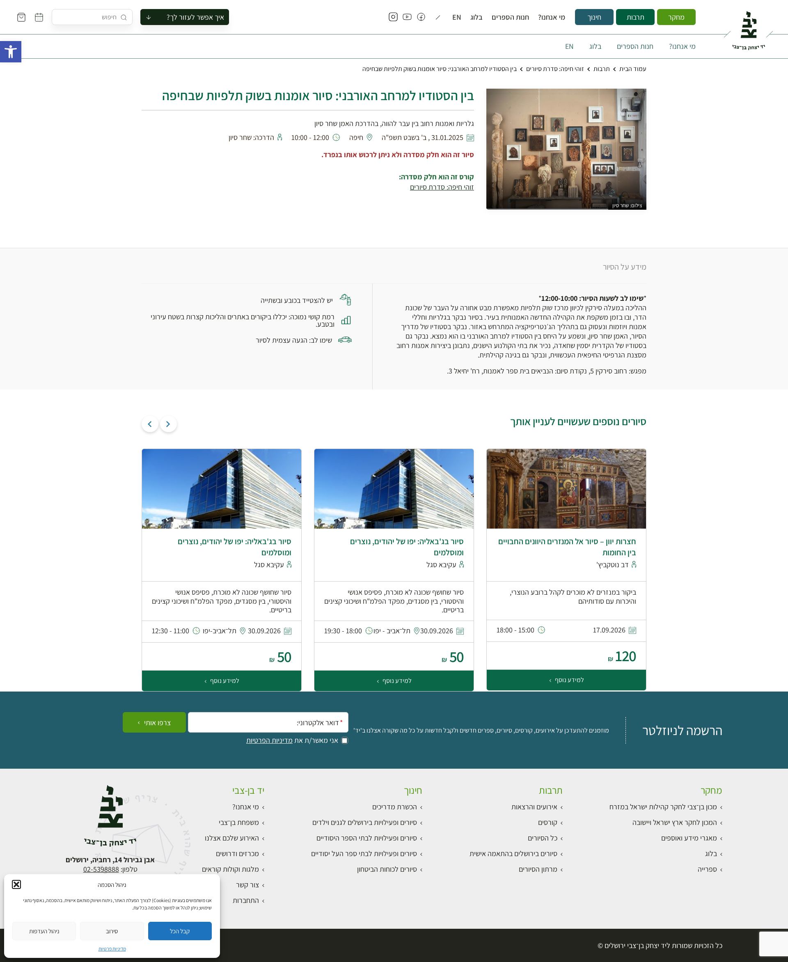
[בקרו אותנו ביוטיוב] (407, 17)
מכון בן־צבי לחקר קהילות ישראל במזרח (663, 806)
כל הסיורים (542, 838)
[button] (10, 51)
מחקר (676, 17)
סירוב (112, 931)
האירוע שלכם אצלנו (232, 838)
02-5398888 (101, 869)
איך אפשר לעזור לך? (195, 17)
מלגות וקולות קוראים (230, 869)
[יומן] (39, 17)
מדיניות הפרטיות (269, 740)
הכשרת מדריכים (394, 806)
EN (456, 17)
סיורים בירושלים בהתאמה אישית (513, 853)
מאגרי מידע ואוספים (689, 838)
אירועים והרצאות (534, 806)
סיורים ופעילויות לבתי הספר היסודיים (366, 838)
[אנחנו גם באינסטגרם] (393, 17)
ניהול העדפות (44, 931)
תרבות (635, 17)
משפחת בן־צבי (239, 822)
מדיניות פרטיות (112, 949)
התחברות (246, 900)
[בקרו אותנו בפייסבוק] (421, 17)
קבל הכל (180, 931)
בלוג (476, 17)
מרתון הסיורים (538, 869)
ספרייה (707, 869)
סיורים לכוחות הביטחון (387, 869)
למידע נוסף (569, 680)
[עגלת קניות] (21, 17)
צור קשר (247, 884)
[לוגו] (748, 27)
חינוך (594, 17)
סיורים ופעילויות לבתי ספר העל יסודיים (364, 853)
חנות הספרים (510, 17)
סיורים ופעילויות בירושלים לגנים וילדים (364, 822)
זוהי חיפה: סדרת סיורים (555, 68)
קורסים (547, 822)
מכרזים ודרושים (237, 853)
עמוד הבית (632, 68)
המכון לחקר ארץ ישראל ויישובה (674, 822)
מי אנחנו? (551, 17)
